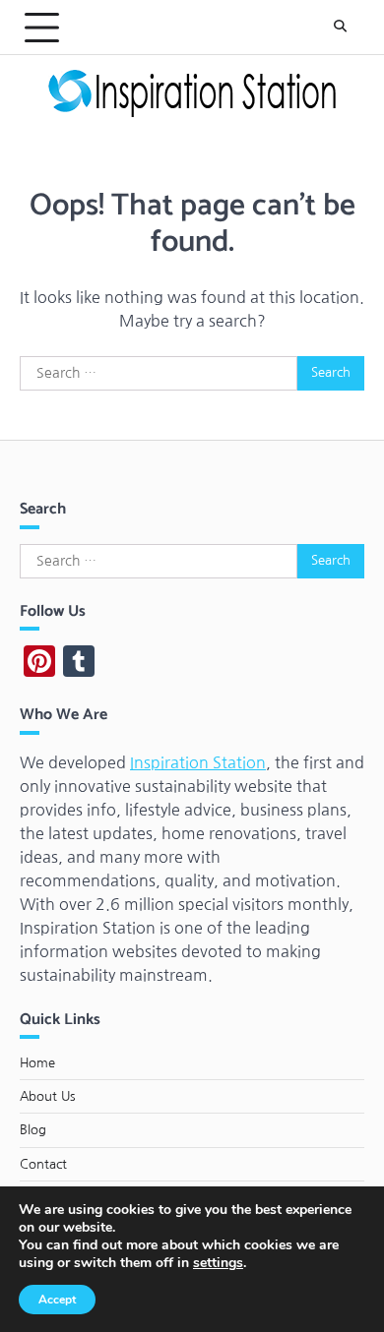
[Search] (339, 27)
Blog (33, 1129)
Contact (43, 1164)
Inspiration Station (198, 762)
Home (37, 1063)
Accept (57, 1299)
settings (218, 1263)
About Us (48, 1096)
